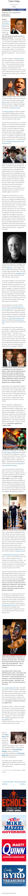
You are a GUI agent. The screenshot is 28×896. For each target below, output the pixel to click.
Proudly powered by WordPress (9, 893)
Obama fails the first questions (11, 554)
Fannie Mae (7, 452)
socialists (21, 58)
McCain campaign (8, 111)
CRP (19, 119)
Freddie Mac (15, 452)
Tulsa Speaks (17, 770)
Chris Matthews (6, 719)
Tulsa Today (14, 1)
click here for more (15, 107)
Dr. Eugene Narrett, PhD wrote (11, 688)
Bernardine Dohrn (20, 273)
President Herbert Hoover (8, 605)
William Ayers (9, 267)
